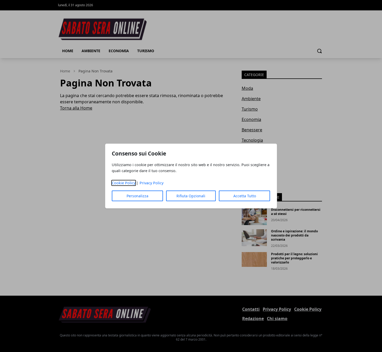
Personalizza (137, 195)
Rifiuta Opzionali (190, 195)
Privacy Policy (151, 182)
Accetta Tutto (244, 195)
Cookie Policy (123, 182)
